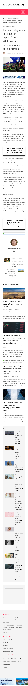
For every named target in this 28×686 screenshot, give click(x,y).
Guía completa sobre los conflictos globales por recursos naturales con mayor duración (12, 627)
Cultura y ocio (6, 642)
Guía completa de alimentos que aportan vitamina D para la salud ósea (19, 452)
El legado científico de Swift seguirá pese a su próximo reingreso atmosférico (18, 437)
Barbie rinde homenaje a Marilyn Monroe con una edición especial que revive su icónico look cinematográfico (19, 501)
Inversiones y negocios (9, 26)
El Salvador (5, 645)
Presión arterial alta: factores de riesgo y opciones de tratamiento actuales (18, 518)
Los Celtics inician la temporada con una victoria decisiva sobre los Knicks (17, 262)
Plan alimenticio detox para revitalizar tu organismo (18, 558)
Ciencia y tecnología (7, 639)
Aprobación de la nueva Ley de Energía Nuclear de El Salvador (10, 273)
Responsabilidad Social (8, 651)
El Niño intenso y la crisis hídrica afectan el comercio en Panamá (13, 304)
